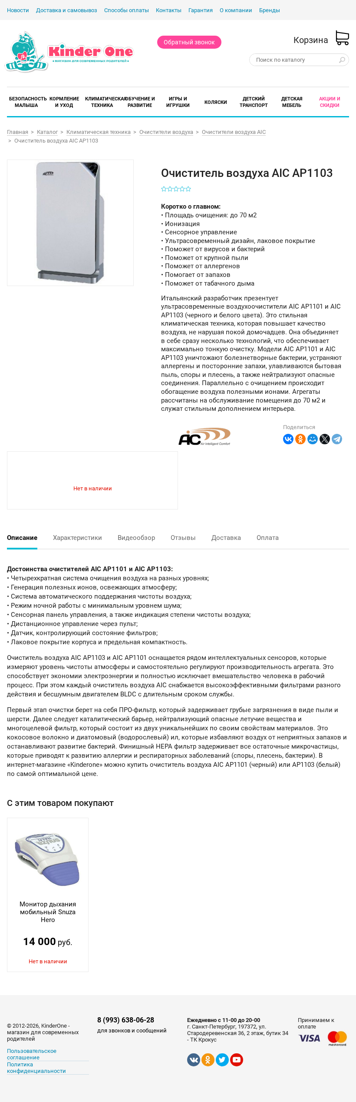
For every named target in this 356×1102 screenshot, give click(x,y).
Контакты (168, 10)
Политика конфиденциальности (36, 1067)
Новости (18, 10)
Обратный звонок (189, 42)
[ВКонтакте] (288, 439)
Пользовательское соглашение (31, 1054)
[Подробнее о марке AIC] (204, 448)
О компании (236, 10)
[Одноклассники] (300, 439)
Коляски (215, 102)
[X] (325, 439)
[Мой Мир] (312, 439)
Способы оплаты (126, 10)
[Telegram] (337, 439)
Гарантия (200, 10)
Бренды (269, 10)
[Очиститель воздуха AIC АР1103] (70, 222)
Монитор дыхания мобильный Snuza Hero (48, 912)
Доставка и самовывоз (66, 10)
